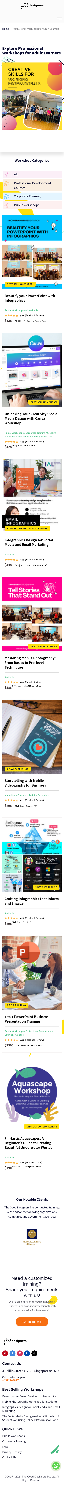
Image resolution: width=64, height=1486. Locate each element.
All (16, 174)
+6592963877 (10, 1380)
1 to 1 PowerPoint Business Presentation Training (27, 1019)
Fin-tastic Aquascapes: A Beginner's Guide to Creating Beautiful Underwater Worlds (28, 1143)
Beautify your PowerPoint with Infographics (30, 298)
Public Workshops (26, 205)
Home (5, 28)
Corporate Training (27, 196)
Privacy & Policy (12, 1452)
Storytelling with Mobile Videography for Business (25, 782)
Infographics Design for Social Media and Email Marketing (29, 542)
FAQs (5, 1446)
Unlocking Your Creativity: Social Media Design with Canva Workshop (31, 418)
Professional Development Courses (32, 185)
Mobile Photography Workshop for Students (29, 1401)
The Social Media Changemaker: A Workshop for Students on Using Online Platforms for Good (31, 1418)
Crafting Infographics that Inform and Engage (32, 901)
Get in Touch (31, 1321)
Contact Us (9, 1457)
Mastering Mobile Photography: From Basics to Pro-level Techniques (30, 662)
